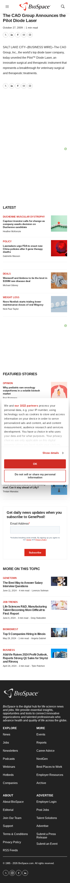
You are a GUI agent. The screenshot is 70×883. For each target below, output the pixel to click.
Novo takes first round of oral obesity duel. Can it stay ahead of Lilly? (24, 486)
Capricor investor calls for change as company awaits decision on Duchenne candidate (24, 224)
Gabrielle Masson (11, 256)
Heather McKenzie (12, 231)
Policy (7, 241)
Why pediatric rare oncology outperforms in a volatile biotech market (21, 390)
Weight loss (11, 297)
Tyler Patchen (38, 666)
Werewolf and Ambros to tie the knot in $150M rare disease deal (25, 279)
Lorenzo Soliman (40, 590)
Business (9, 650)
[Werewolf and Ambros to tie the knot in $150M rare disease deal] (59, 280)
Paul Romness (10, 398)
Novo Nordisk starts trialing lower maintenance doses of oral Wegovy (23, 303)
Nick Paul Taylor (11, 309)
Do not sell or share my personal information (35, 476)
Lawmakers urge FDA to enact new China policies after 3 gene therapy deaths (23, 248)
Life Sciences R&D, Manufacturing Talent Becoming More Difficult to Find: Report (25, 610)
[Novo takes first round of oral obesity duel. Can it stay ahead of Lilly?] (59, 487)
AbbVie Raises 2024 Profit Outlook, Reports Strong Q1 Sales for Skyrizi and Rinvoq (25, 658)
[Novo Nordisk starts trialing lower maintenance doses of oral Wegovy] (59, 304)
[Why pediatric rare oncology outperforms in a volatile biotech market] (59, 390)
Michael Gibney (10, 285)
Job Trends (10, 602)
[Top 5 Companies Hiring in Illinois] (59, 632)
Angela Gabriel (38, 638)
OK (35, 463)
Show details (51, 452)
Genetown (10, 578)
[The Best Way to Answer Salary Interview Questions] (59, 581)
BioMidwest (10, 629)
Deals (7, 273)
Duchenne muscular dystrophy (24, 216)
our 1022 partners (26, 405)
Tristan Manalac (10, 491)
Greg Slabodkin (38, 618)
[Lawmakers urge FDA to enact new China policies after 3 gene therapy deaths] (59, 248)
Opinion (8, 383)
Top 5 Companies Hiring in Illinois (24, 634)
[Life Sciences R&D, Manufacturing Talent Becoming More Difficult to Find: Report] (59, 605)
